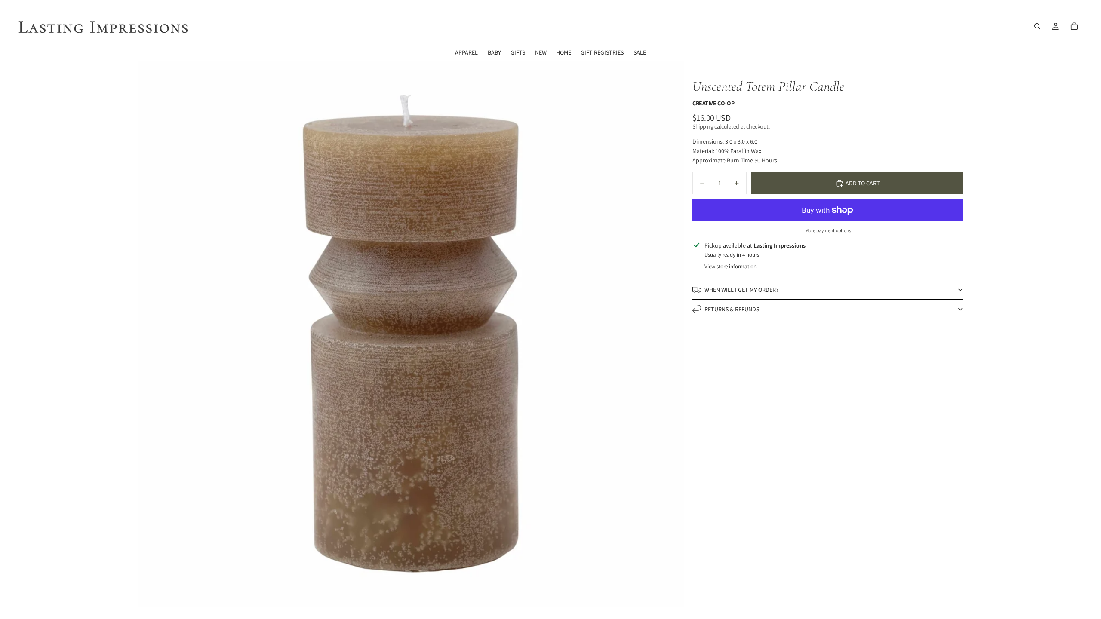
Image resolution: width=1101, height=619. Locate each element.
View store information (730, 266)
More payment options (828, 230)
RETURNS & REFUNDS (731, 309)
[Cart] (1074, 26)
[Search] (1037, 26)
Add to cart (863, 183)
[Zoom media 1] (411, 334)
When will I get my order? (741, 290)
